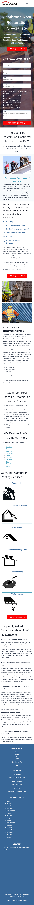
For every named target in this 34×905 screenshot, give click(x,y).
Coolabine (9, 447)
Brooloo (8, 466)
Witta (7, 462)
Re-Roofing (10, 229)
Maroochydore (10, 822)
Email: (4, 77)
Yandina (8, 837)
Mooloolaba (9, 825)
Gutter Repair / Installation (12, 103)
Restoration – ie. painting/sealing (14, 96)
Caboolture (9, 806)
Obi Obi (8, 455)
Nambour (9, 827)
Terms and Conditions (21, 900)
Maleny (8, 820)
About (17, 754)
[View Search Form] (30, 3)
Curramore (9, 457)
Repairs (6, 93)
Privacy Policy (11, 900)
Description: (6, 111)
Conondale (9, 449)
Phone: (5, 70)
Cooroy (8, 813)
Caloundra (9, 808)
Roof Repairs (17, 774)
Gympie (8, 818)
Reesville (8, 464)
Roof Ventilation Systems (16, 233)
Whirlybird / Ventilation (11, 105)
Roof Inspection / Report (12, 107)
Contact (17, 756)
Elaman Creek (10, 453)
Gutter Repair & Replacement (17, 791)
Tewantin (9, 834)
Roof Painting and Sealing (16, 225)
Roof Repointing (17, 781)
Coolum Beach (10, 810)
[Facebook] (16, 765)
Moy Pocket (9, 459)
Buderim (8, 803)
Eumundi (9, 815)
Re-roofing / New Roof (11, 100)
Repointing (7, 98)
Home (17, 752)
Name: (5, 63)
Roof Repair (10, 221)
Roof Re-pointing (13, 236)
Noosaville (9, 832)
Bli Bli (8, 801)
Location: (5, 84)
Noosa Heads (10, 830)
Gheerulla (9, 451)
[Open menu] (27, 3)
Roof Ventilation (17, 784)
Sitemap (17, 758)
